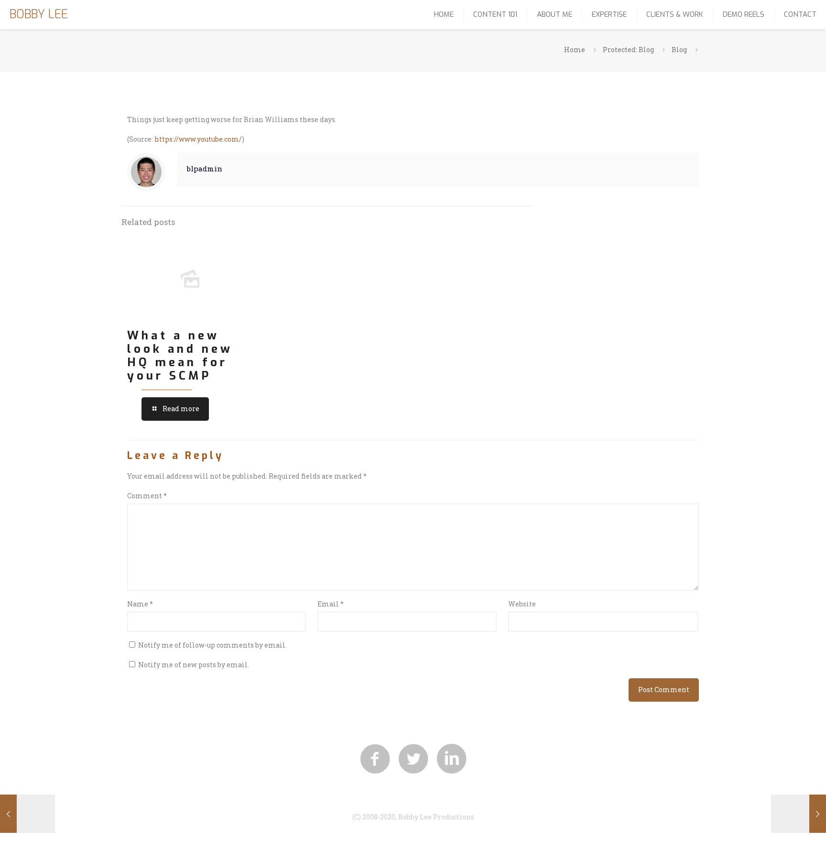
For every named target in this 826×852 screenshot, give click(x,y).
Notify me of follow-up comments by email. (212, 645)
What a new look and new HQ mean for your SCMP (180, 355)
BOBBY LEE (39, 14)
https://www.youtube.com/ (198, 139)
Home (574, 49)
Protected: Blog (628, 49)
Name (140, 603)
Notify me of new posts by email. (193, 664)
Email (330, 603)
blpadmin (204, 168)
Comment (147, 495)
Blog (679, 49)
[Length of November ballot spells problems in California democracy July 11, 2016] (798, 814)
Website (522, 603)
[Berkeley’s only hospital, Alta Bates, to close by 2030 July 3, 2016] (27, 814)
